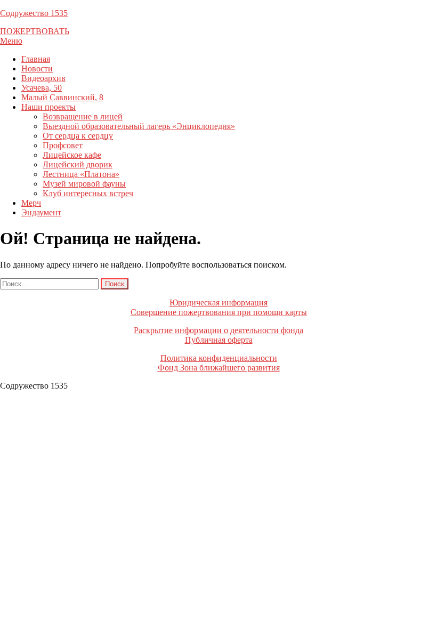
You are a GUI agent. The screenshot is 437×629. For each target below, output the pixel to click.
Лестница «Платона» (81, 174)
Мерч (31, 202)
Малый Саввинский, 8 (62, 97)
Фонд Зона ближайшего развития (219, 367)
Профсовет (63, 145)
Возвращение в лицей (83, 116)
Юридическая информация (218, 302)
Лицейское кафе (72, 154)
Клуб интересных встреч (88, 193)
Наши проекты (48, 106)
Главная (35, 58)
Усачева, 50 (41, 87)
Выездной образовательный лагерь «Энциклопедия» (139, 126)
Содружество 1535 (34, 13)
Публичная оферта (219, 339)
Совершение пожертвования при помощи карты (219, 312)
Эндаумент (41, 212)
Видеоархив (43, 78)
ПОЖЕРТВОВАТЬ (34, 31)
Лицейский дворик (77, 164)
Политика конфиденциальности (218, 357)
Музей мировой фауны (84, 183)
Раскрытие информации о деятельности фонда (218, 330)
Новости (37, 68)
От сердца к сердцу (78, 135)
